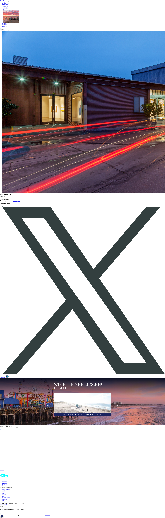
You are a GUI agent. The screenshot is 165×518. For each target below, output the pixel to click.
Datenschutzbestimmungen (3, 504)
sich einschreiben (2, 428)
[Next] (117, 405)
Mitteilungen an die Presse (5, 492)
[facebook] (4, 481)
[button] (82, 512)
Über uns (3, 496)
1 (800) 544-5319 (2, 488)
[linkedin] (4, 484)
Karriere (3, 500)
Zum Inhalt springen (3, 0)
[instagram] (4, 482)
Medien (3, 493)
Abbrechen (2, 29)
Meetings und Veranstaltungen (6, 489)
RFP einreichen (4, 26)
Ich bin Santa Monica (5, 499)
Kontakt (7, 488)
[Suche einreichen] (8, 1)
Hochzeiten (3, 491)
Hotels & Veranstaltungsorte (5, 2)
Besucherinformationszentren (13, 488)
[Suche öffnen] (6, 26)
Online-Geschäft (4, 501)
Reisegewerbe (4, 490)
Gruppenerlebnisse (4, 23)
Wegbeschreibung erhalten (16, 201)
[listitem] (68, 420)
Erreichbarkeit (4, 494)
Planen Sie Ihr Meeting (5, 4)
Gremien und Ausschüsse (5, 498)
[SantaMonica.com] (4, 479)
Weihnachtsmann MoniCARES (6, 497)
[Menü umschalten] (0, 28)
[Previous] (48, 405)
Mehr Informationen (47, 515)
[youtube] (4, 483)
